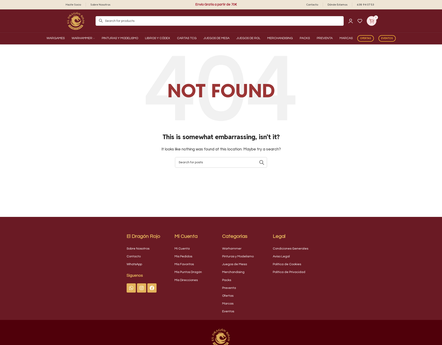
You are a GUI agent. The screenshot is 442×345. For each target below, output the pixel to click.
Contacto (134, 256)
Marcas (227, 303)
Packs (226, 280)
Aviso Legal (281, 256)
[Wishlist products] (359, 21)
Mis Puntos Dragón (188, 272)
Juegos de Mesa (234, 264)
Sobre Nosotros (138, 248)
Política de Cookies (287, 264)
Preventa (229, 288)
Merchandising (233, 272)
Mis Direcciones (186, 280)
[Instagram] (141, 288)
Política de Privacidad (289, 272)
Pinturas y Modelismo (238, 256)
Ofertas (365, 38)
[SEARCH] (261, 162)
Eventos (387, 38)
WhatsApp (134, 264)
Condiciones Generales (290, 248)
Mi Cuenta (182, 248)
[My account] (350, 21)
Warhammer (231, 248)
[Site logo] (76, 21)
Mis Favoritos (184, 264)
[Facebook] (152, 288)
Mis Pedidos (183, 256)
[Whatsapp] (131, 288)
